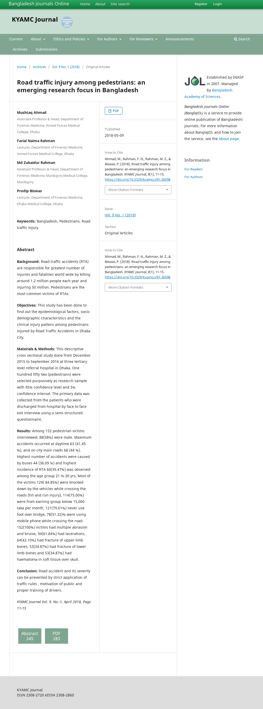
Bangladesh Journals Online (39, 4)
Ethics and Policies (69, 38)
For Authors (107, 38)
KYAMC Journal (35, 19)
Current (16, 38)
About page (229, 138)
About (100, 4)
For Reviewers (142, 38)
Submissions (47, 49)
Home (85, 4)
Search (243, 38)
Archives (20, 49)
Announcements (180, 38)
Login (217, 4)
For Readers (193, 169)
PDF (115, 110)
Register (201, 4)
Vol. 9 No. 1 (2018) (66, 67)
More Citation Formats (125, 189)
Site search (120, 4)
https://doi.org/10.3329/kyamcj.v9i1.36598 (137, 179)
